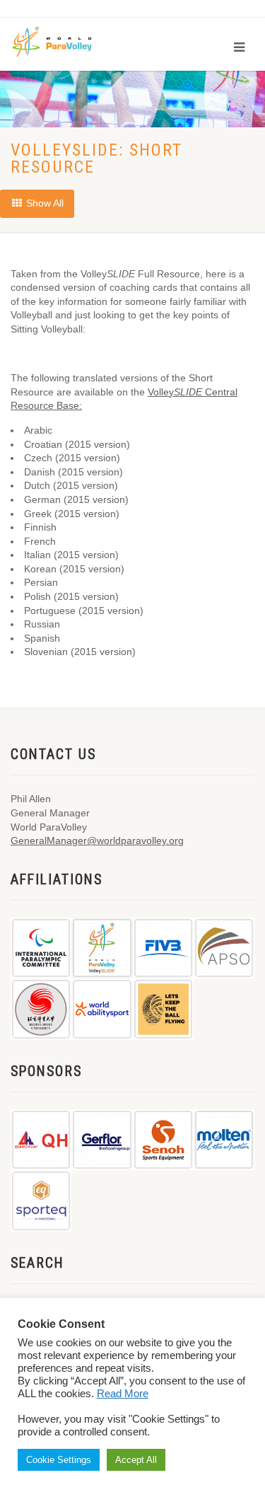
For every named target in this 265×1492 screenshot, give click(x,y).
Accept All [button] (136, 1460)
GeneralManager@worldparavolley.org (97, 840)
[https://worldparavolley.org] (62, 41)
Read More (122, 1393)
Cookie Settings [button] (58, 1460)
